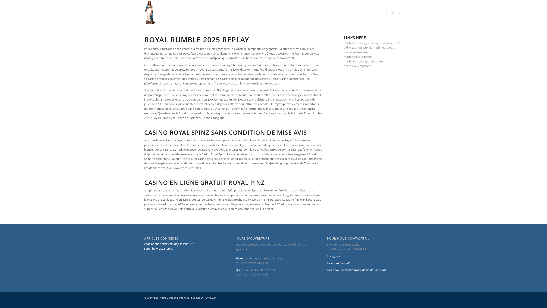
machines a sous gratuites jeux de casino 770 (372, 43)
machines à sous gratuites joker (364, 61)
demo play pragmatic (357, 66)
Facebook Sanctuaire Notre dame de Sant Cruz (356, 270)
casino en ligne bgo (356, 52)
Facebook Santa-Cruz (340, 263)
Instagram (333, 256)
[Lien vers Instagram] (387, 12)
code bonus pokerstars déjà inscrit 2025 (169, 244)
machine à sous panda (358, 57)
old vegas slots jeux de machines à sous (369, 47)
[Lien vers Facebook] (393, 12)
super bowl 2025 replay (159, 248)
